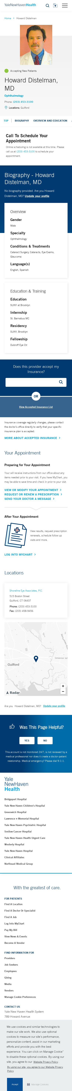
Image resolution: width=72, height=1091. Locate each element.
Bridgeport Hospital (15, 799)
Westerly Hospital (14, 844)
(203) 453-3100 (23, 101)
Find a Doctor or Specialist (19, 910)
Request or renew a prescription (31, 494)
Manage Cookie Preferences (20, 997)
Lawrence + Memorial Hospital (21, 818)
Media (7, 984)
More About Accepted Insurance (30, 437)
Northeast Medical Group (18, 863)
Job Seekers (11, 964)
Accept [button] (15, 1084)
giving (7, 977)
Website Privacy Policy (45, 1062)
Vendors (8, 990)
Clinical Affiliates (14, 857)
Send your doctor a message (27, 498)
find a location (13, 904)
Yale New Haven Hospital (18, 851)
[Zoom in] (63, 686)
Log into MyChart (14, 923)
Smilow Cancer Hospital (18, 831)
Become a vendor (14, 943)
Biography (22, 120)
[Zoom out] (63, 691)
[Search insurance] (62, 382)
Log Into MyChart (18, 554)
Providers (9, 958)
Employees (10, 971)
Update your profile (37, 196)
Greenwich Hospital (15, 812)
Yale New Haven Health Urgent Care (24, 838)
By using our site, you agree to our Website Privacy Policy (35, 1069)
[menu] (65, 5)
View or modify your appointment (31, 489)
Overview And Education (50, 120)
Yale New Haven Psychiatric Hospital (25, 825)
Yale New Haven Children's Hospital (24, 805)
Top (6, 120)
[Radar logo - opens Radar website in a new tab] (12, 692)
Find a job (10, 917)
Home (7, 18)
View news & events (15, 936)
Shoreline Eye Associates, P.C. (26, 590)
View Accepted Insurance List (36, 407)
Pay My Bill (10, 930)
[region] (36, 659)
